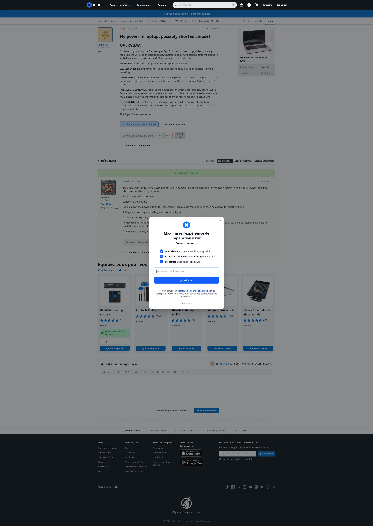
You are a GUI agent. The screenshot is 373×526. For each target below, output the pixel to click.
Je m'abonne (186, 280)
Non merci (186, 303)
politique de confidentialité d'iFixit (194, 290)
